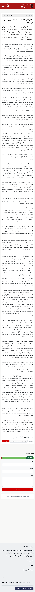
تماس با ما (30, 561)
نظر (31, 475)
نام (32, 461)
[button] (8, 5)
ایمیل (31, 468)
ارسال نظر (17, 490)
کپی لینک (5, 441)
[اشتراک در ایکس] (17, 437)
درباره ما (31, 565)
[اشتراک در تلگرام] (25, 437)
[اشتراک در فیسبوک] (14, 437)
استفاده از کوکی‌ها (28, 570)
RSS (3, 577)
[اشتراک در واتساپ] (21, 437)
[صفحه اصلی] (27, 6)
